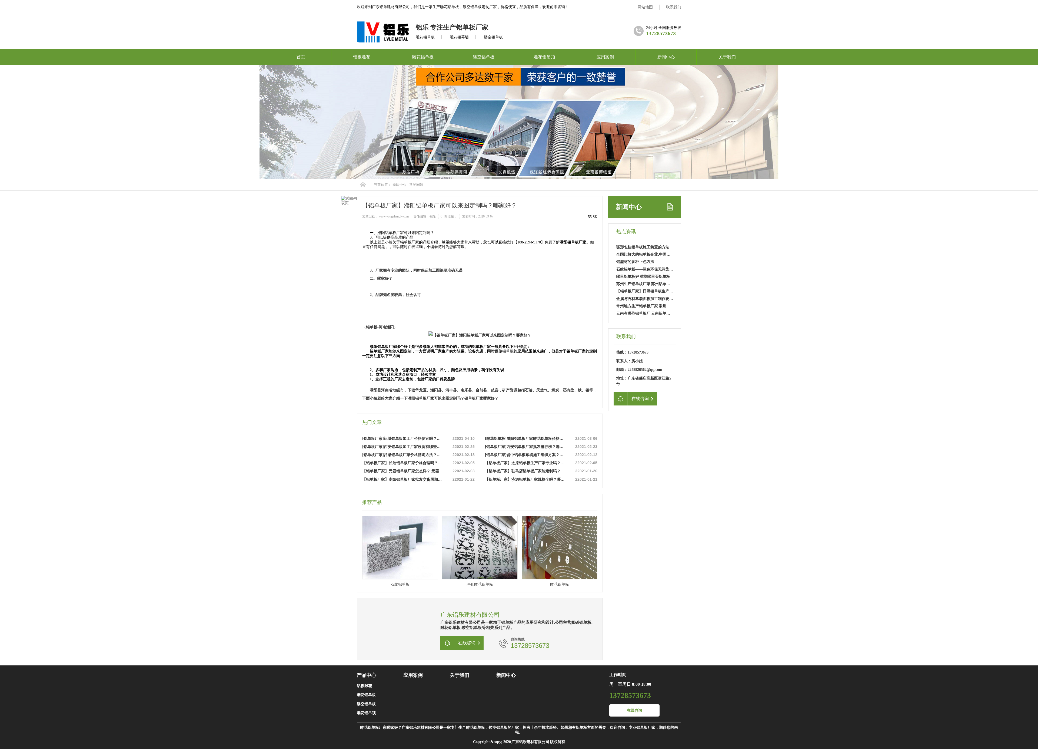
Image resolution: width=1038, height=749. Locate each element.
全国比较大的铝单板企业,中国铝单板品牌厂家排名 (658, 254)
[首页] (363, 184)
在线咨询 (634, 710)
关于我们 (727, 57)
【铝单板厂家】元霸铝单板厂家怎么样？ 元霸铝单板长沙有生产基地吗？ (403, 471)
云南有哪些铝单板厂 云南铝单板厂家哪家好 (652, 313)
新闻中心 (666, 57)
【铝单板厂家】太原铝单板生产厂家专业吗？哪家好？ (526, 463)
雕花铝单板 (423, 57)
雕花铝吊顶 (544, 57)
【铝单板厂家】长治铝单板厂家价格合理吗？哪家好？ (403, 463)
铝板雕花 (361, 57)
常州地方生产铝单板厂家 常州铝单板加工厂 (652, 306)
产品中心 (366, 675)
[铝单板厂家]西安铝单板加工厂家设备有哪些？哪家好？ (403, 447)
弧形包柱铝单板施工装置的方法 (642, 247)
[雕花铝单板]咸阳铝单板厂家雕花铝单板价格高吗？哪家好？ (526, 439)
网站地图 (645, 7)
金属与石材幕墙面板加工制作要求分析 (648, 299)
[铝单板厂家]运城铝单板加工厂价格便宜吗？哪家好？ (403, 439)
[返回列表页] (349, 209)
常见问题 (416, 185)
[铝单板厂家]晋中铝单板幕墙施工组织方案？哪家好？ (526, 455)
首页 (301, 57)
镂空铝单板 (483, 57)
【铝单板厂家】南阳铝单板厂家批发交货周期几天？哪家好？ (403, 479)
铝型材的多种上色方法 (635, 262)
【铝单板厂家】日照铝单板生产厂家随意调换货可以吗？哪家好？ (671, 291)
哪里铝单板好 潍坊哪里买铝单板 (643, 277)
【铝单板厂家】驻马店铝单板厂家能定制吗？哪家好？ (526, 471)
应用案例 (605, 57)
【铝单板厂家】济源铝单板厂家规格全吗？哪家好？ (526, 479)
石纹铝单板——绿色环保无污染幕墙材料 (650, 269)
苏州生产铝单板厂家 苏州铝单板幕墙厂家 (650, 284)
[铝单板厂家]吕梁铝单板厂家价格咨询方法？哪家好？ (403, 455)
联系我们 (673, 7)
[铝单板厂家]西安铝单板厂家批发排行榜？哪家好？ (526, 447)
